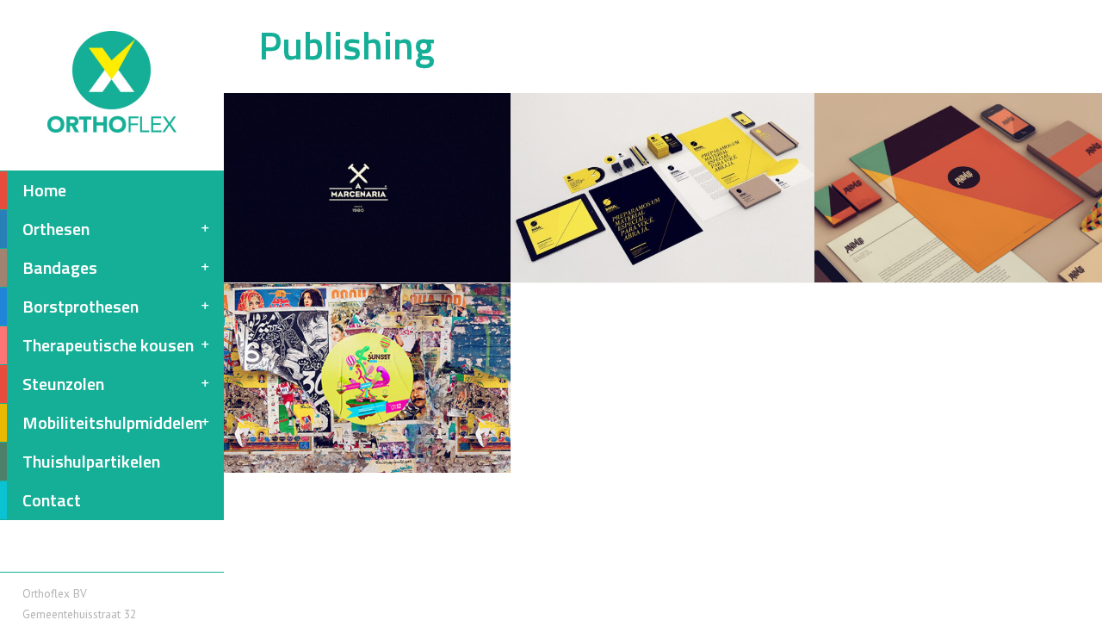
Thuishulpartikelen (91, 461)
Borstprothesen (80, 306)
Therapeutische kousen (108, 345)
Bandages (59, 267)
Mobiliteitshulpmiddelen (112, 422)
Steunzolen (63, 383)
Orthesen (56, 228)
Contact (51, 500)
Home (44, 190)
